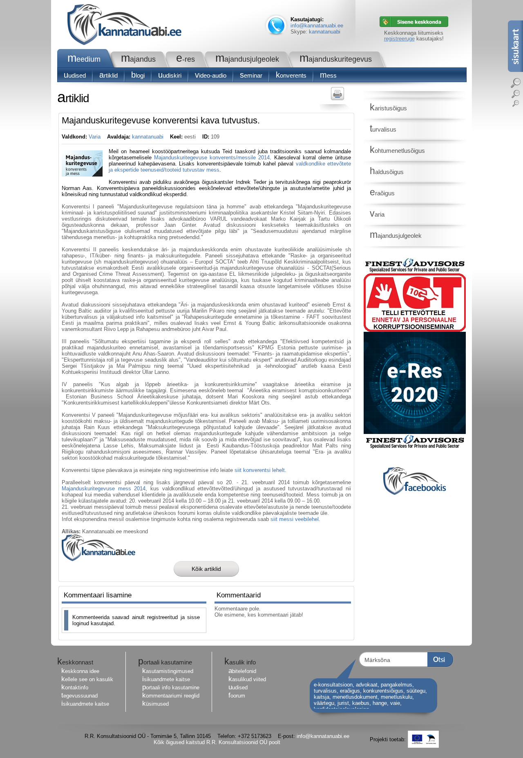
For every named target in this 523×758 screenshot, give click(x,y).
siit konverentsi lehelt (260, 470)
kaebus (360, 703)
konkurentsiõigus (383, 691)
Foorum (236, 696)
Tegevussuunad (79, 696)
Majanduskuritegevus (335, 59)
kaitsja (321, 697)
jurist (343, 703)
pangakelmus (396, 685)
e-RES (185, 59)
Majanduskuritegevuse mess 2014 (103, 488)
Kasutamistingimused (167, 671)
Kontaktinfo (74, 687)
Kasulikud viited (247, 679)
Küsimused (155, 704)
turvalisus (325, 691)
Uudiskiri (169, 75)
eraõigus (350, 691)
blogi (138, 75)
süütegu (416, 691)
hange (380, 703)
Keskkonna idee (80, 671)
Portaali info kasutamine (170, 687)
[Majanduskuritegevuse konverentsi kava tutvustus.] (82, 175)
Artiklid (108, 75)
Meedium (84, 59)
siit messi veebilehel (294, 519)
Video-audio (210, 75)
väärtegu (324, 703)
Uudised (75, 75)
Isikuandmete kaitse (85, 704)
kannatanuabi (324, 32)
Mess (328, 75)
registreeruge (399, 39)
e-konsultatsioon (333, 685)
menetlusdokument (355, 697)
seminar (251, 75)
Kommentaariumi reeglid (170, 696)
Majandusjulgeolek (247, 59)
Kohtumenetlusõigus (397, 150)
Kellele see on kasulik (87, 679)
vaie (395, 703)
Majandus (138, 59)
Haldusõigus (387, 171)
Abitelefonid (242, 671)
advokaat (367, 685)
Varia (95, 137)
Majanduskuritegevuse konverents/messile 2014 (212, 157)
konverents (291, 75)
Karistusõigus (388, 108)
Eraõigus (382, 193)
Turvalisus (383, 129)
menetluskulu (396, 697)
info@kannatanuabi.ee (317, 25)
